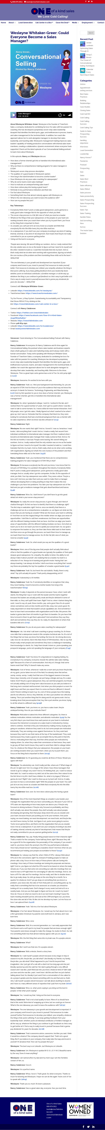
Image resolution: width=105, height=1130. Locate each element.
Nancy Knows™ (86, 157)
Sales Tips (84, 210)
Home (3, 23)
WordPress (50, 1127)
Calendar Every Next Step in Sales (87, 72)
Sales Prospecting (87, 200)
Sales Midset (85, 189)
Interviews (84, 147)
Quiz (81, 172)
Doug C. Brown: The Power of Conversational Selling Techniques (87, 60)
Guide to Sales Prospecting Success (85, 134)
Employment (87, 23)
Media (74, 23)
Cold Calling (84, 118)
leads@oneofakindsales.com (27, 329)
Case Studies (85, 107)
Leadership (84, 154)
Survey (82, 227)
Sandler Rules (85, 217)
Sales (82, 175)
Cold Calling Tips (86, 128)
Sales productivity (87, 196)
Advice (82, 84)
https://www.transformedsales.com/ (42, 293)
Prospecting (84, 168)
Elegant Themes (28, 1127)
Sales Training (85, 213)
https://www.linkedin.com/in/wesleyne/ (35, 291)
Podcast (83, 165)
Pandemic (84, 161)
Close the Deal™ (62, 23)
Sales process (85, 193)
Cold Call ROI (85, 114)
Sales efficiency (86, 185)
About (11, 23)
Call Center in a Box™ (44, 23)
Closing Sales (85, 110)
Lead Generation (25, 23)
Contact (100, 23)
